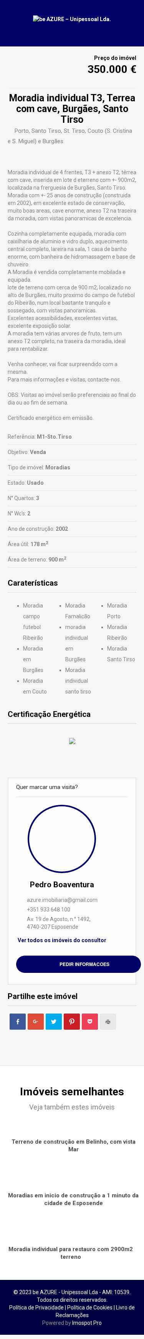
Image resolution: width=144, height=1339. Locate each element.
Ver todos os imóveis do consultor (62, 940)
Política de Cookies (90, 1307)
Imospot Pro (87, 1323)
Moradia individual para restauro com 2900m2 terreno (70, 1253)
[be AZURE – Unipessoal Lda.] (72, 19)
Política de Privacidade (36, 1307)
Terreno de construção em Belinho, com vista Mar (74, 1145)
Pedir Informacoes (84, 964)
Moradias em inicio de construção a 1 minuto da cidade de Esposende (73, 1199)
